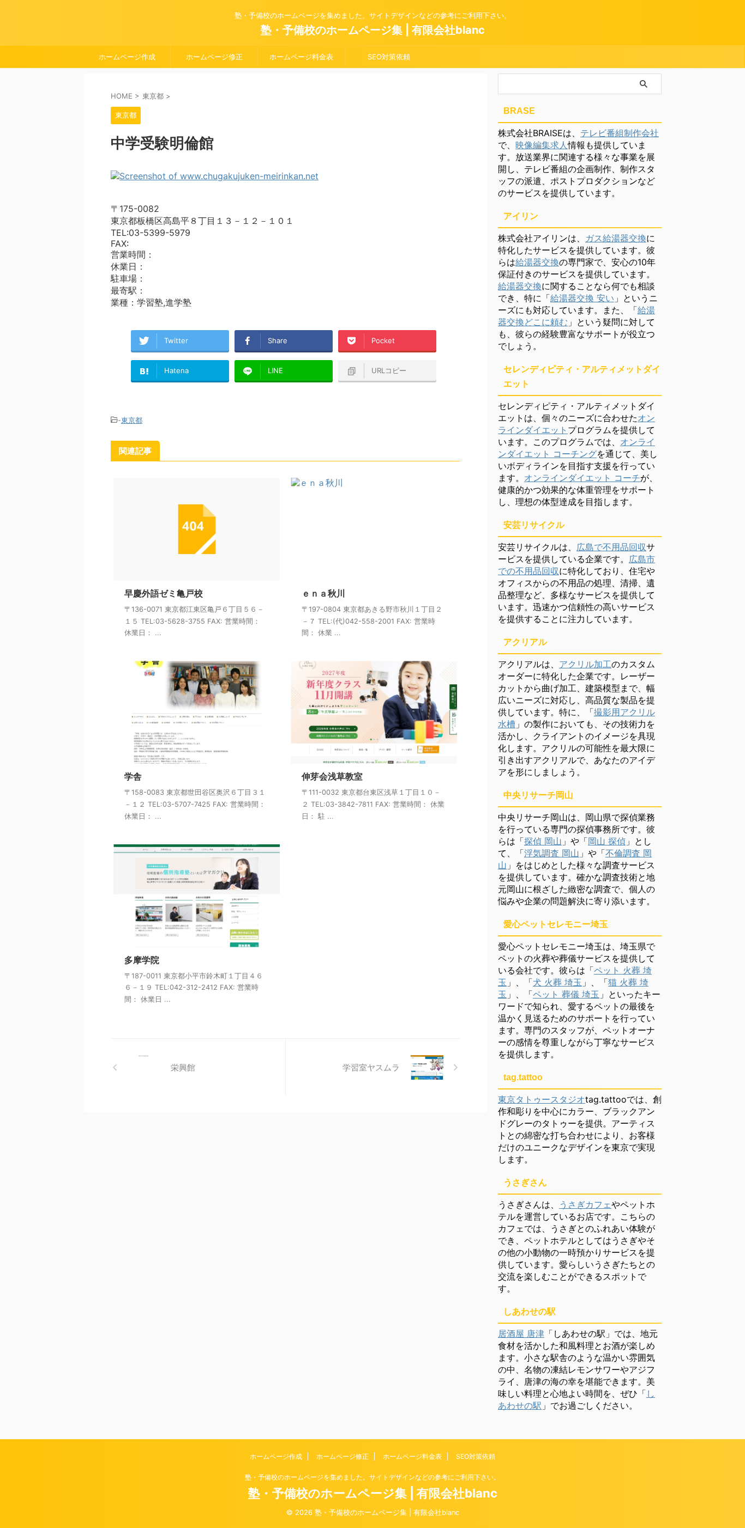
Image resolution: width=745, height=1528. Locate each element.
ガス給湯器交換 (615, 238)
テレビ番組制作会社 (619, 132)
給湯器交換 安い (582, 298)
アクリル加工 (585, 664)
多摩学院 (141, 959)
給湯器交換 (537, 262)
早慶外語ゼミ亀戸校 (163, 593)
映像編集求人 (541, 144)
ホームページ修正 (214, 56)
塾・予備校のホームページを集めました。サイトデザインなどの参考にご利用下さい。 (372, 1477)
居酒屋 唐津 (521, 1333)
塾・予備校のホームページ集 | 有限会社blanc (373, 29)
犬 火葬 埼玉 (557, 982)
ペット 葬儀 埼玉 (566, 994)
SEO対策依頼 (389, 56)
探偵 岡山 (543, 841)
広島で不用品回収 (611, 546)
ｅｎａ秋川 (323, 593)
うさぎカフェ (585, 1204)
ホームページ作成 (127, 56)
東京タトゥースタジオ (541, 1099)
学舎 (133, 776)
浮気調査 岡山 (551, 853)
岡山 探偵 (607, 841)
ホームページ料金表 (301, 56)
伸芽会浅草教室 (332, 776)
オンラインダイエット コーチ (582, 477)
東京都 (131, 420)
